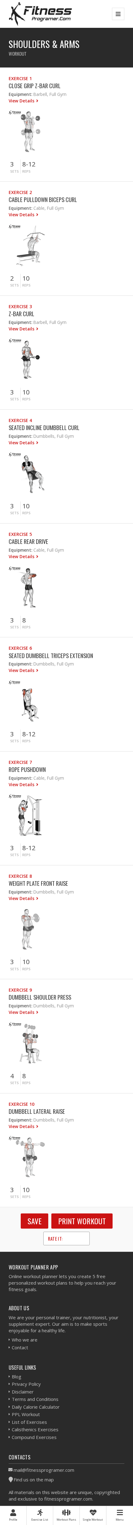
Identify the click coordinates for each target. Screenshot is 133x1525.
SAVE (34, 1220)
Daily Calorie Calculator (36, 1407)
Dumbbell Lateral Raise (37, 1111)
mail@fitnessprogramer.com (44, 1470)
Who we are (24, 1340)
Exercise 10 (21, 1104)
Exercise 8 (20, 876)
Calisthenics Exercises (35, 1429)
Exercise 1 (20, 78)
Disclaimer (23, 1392)
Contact (20, 1347)
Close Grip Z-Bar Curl (35, 85)
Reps (26, 171)
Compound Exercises (34, 1437)
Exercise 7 (20, 762)
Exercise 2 (20, 192)
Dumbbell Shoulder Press (40, 997)
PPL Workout (26, 1414)
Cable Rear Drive (28, 541)
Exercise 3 (20, 306)
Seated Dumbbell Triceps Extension (51, 655)
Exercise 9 (20, 990)
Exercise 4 (20, 420)
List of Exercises (29, 1422)
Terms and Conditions (35, 1399)
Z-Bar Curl (21, 313)
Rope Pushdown (27, 769)
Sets (14, 171)
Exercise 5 (20, 534)
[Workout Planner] (40, 14)
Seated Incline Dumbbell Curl (44, 427)
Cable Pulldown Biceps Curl (43, 199)
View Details (22, 101)
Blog (16, 1376)
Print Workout (82, 1220)
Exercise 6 (20, 648)
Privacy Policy (26, 1384)
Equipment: (20, 94)
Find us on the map (34, 1479)
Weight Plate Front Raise (38, 883)
